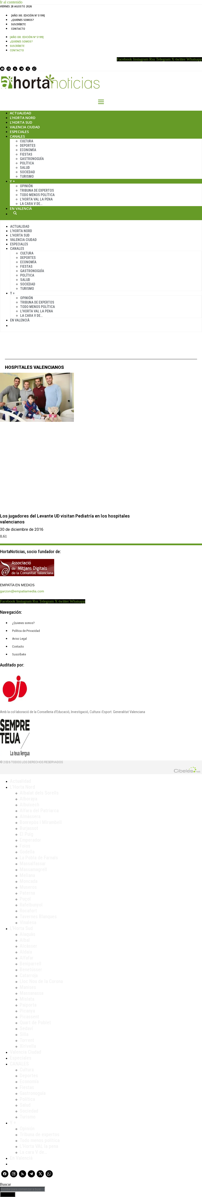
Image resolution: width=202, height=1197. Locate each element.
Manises (28, 987)
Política (27, 163)
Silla (24, 1034)
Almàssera (30, 816)
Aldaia (26, 952)
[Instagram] (8, 68)
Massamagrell (33, 869)
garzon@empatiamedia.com (22, 591)
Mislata (27, 999)
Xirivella (28, 1046)
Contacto (18, 28)
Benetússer (31, 969)
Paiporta (28, 1005)
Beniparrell (30, 964)
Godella (27, 852)
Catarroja (29, 975)
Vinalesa (28, 922)
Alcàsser (28, 946)
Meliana (27, 875)
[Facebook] (2, 68)
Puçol (25, 899)
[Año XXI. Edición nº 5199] (28, 15)
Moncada (28, 881)
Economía (28, 150)
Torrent (27, 1040)
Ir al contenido (11, 2)
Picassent (29, 1017)
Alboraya (28, 799)
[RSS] (15, 68)
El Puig (26, 834)
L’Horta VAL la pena (39, 1146)
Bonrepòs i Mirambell (41, 822)
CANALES (19, 1064)
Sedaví (26, 1028)
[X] (28, 68)
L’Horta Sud (21, 122)
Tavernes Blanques (38, 916)
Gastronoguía (32, 159)
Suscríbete (18, 24)
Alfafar (27, 958)
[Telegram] (21, 68)
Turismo (27, 176)
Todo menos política (37, 195)
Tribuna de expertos (37, 190)
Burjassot (29, 828)
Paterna (27, 893)
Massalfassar (33, 863)
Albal (25, 940)
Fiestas (26, 154)
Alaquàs (27, 934)
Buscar (15, 213)
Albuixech (29, 805)
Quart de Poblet (35, 1022)
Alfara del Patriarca (39, 810)
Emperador (30, 840)
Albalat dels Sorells (39, 793)
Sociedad (27, 172)
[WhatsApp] (34, 68)
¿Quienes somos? (22, 20)
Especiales (19, 131)
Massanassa (31, 993)
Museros (28, 887)
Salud (25, 168)
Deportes (27, 145)
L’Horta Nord (22, 117)
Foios (25, 846)
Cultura (26, 141)
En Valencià (21, 208)
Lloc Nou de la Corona (41, 981)
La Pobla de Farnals (39, 858)
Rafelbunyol (31, 905)
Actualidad (20, 113)
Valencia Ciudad (25, 127)
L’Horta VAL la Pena (36, 199)
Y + (12, 181)
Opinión (26, 186)
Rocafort (28, 911)
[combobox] (22, 1189)
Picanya (27, 1011)
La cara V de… (31, 204)
